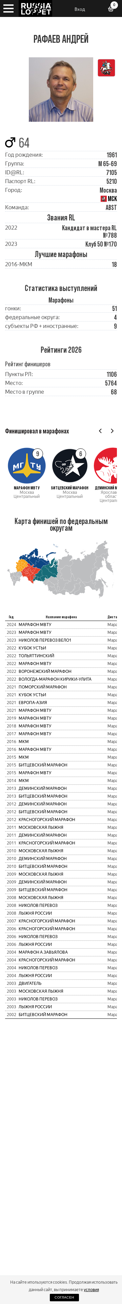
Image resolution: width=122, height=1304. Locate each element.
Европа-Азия (33, 702)
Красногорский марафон (47, 819)
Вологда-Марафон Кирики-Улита (55, 679)
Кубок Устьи (32, 648)
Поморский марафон (43, 687)
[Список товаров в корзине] (113, 9)
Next (112, 431)
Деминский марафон (43, 788)
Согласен (64, 1297)
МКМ (24, 741)
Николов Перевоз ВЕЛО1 (45, 640)
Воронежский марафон (45, 671)
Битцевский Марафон (43, 765)
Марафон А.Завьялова (43, 952)
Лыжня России (35, 913)
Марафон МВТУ (35, 624)
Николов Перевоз (38, 905)
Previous (100, 431)
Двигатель (30, 983)
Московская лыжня (41, 827)
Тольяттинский (36, 656)
